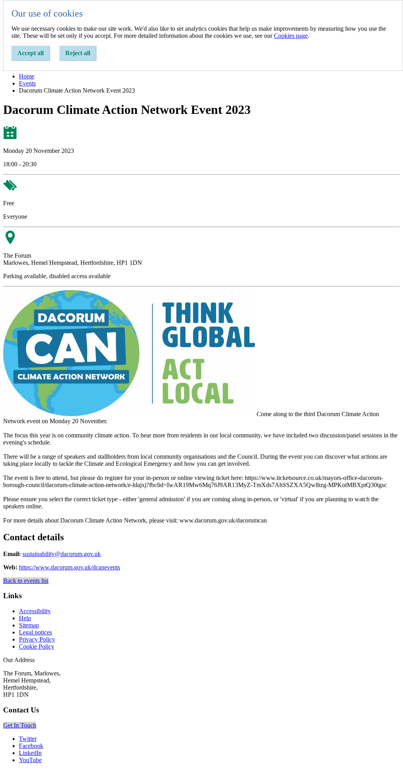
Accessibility (35, 611)
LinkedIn (30, 753)
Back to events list (25, 580)
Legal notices (35, 632)
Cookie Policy (36, 646)
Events (27, 83)
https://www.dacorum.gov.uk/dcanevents (69, 567)
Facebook (31, 745)
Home (26, 76)
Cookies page (291, 35)
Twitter (28, 738)
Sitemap (29, 625)
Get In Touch (19, 725)
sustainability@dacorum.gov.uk (61, 554)
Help (25, 618)
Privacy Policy (37, 639)
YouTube (30, 760)
